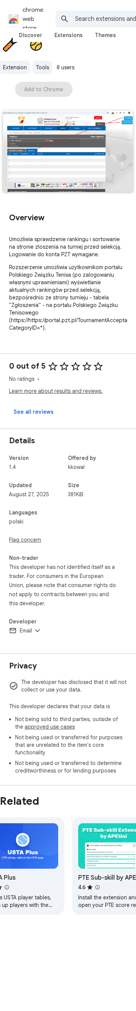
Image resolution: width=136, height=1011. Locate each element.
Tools (42, 67)
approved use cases (50, 726)
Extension (15, 67)
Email (26, 630)
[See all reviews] (33, 412)
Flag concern (25, 539)
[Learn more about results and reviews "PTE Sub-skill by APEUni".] (97, 887)
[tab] (30, 35)
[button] (68, 151)
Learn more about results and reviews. (56, 391)
